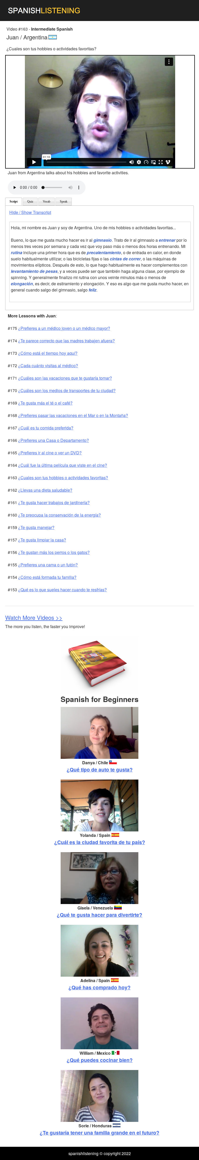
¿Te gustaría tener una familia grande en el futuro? (99, 1132)
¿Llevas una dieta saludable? (45, 490)
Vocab (46, 201)
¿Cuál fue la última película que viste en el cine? (62, 465)
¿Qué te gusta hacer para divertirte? (99, 914)
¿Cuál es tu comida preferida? (45, 428)
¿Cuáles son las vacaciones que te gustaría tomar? (65, 378)
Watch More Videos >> (33, 617)
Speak (63, 201)
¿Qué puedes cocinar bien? (100, 1060)
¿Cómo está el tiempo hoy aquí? (47, 353)
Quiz (30, 201)
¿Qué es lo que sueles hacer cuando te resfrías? (62, 590)
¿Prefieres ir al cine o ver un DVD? (50, 453)
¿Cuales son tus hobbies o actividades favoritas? (63, 478)
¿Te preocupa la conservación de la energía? (59, 515)
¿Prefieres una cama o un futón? (48, 565)
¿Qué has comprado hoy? (99, 987)
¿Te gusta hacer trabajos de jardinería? (54, 502)
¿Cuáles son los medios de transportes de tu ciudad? (67, 390)
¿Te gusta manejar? (36, 527)
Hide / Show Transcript (30, 212)
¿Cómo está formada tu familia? (47, 577)
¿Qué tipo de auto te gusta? (100, 769)
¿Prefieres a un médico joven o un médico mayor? (64, 328)
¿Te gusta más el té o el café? (45, 403)
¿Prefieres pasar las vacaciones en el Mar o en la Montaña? (73, 415)
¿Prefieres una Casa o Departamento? (53, 440)
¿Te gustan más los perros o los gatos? (54, 552)
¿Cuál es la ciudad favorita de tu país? (99, 842)
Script (14, 201)
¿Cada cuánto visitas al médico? (48, 366)
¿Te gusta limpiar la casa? (42, 540)
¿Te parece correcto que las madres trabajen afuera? (66, 341)
